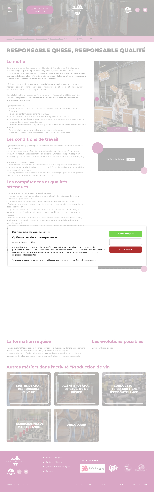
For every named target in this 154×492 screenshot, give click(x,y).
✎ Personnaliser (125, 242)
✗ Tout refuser (125, 249)
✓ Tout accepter (125, 234)
